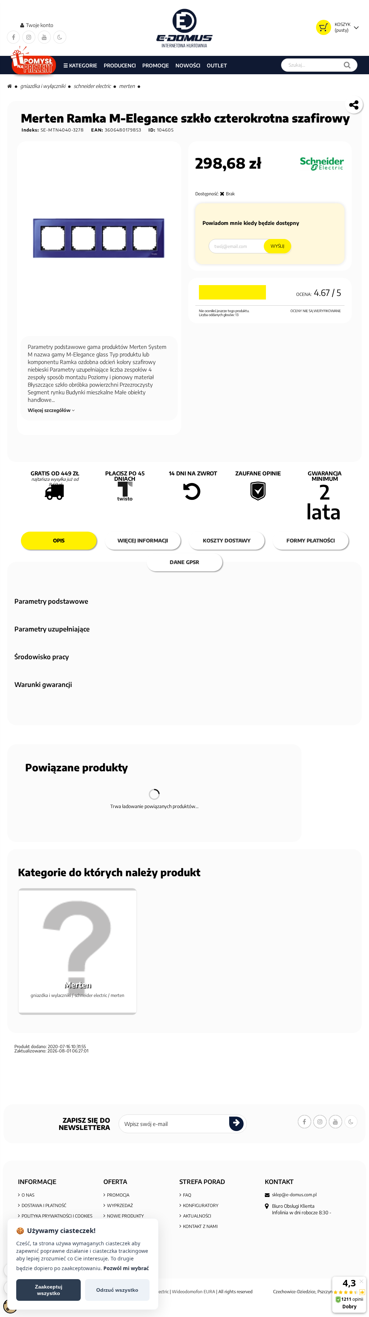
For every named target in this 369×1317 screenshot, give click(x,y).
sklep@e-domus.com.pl (294, 1195)
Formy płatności (310, 540)
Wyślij (277, 246)
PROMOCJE (155, 65)
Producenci (120, 65)
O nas (28, 1195)
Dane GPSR (184, 562)
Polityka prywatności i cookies (57, 1216)
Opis (59, 540)
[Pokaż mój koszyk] (323, 27)
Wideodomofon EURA (193, 1291)
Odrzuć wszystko (117, 1290)
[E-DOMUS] (185, 28)
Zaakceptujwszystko (48, 1290)
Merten (127, 86)
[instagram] (28, 37)
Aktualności (197, 1216)
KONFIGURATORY (200, 1205)
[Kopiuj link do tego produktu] (354, 105)
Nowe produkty (125, 1216)
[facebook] (13, 37)
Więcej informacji (142, 540)
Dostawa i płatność (44, 1205)
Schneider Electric (92, 86)
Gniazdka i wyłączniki (42, 86)
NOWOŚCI (187, 65)
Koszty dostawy (226, 540)
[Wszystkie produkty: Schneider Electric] (322, 164)
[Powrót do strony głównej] (9, 86)
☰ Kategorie (80, 65)
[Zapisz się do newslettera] (236, 1124)
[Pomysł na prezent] (33, 65)
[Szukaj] (347, 65)
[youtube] (44, 37)
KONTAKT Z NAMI (200, 1226)
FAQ (187, 1195)
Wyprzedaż (120, 1205)
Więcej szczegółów (50, 410)
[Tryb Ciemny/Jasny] (59, 37)
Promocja (118, 1195)
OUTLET (217, 65)
